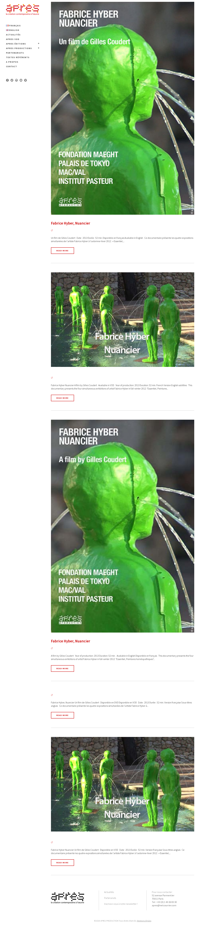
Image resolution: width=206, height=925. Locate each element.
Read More (62, 250)
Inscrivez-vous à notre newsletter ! (121, 903)
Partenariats (110, 897)
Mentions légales (144, 920)
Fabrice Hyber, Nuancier (70, 223)
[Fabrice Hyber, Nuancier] (122, 108)
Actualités (109, 892)
